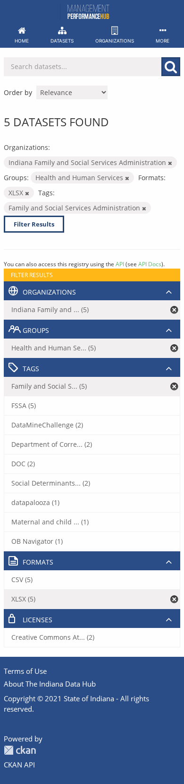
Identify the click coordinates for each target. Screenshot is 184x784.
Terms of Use (25, 671)
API (120, 264)
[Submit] (170, 66)
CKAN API (19, 764)
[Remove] (170, 162)
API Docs (149, 264)
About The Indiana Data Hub (50, 683)
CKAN (20, 750)
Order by (18, 92)
